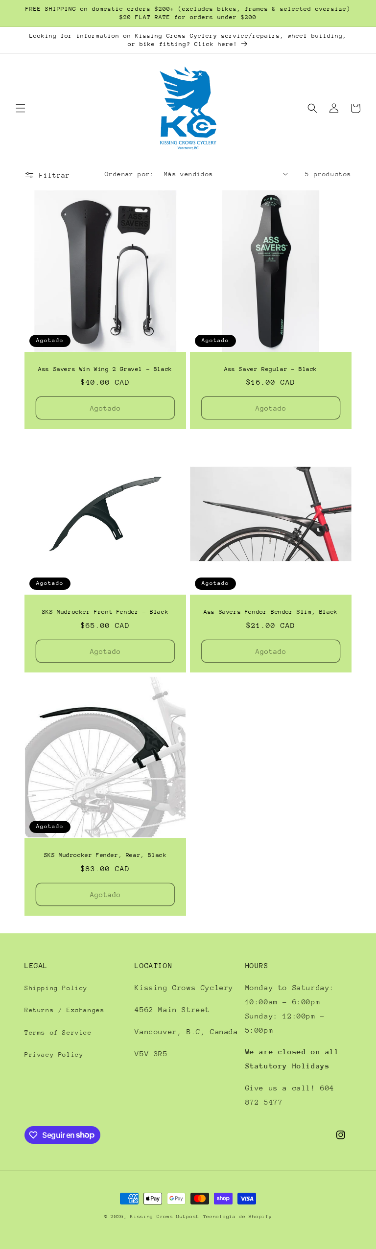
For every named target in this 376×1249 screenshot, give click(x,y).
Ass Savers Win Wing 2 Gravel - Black (105, 369)
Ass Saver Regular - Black (270, 369)
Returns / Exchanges (64, 1010)
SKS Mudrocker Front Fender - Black (105, 611)
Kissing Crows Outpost (164, 1217)
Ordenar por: (129, 174)
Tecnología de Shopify (237, 1217)
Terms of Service (58, 1032)
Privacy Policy (53, 1054)
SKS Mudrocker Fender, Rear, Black (105, 855)
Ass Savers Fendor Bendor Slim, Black (271, 611)
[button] (20, 108)
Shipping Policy (56, 988)
